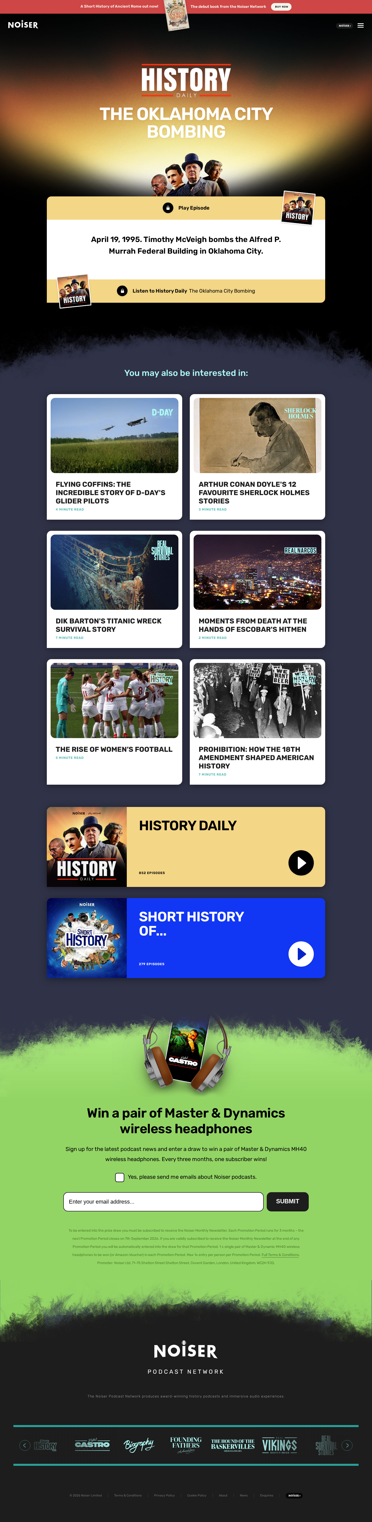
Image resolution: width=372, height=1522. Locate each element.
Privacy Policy (164, 1495)
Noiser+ (344, 26)
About (223, 1495)
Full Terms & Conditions (280, 1255)
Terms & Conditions (128, 1495)
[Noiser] (23, 26)
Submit (287, 1201)
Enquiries (266, 1495)
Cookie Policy (196, 1495)
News (244, 1495)
